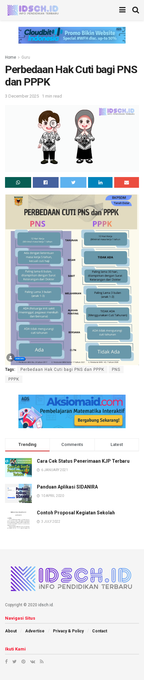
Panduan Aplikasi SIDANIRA (67, 487)
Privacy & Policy (68, 631)
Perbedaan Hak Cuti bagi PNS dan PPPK (62, 369)
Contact (99, 631)
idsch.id (45, 605)
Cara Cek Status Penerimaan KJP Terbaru (83, 461)
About (11, 631)
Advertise (35, 631)
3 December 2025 (22, 96)
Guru (25, 57)
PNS (116, 369)
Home (10, 57)
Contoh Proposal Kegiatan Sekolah (76, 512)
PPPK (13, 379)
